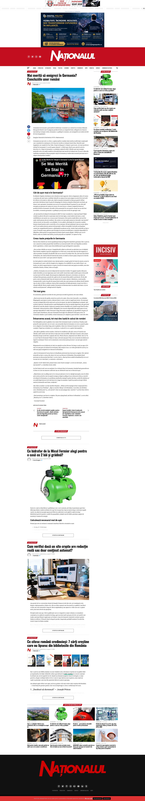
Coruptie (73, 68)
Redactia (92, 68)
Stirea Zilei (40, 68)
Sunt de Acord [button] (107, 798)
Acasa (34, 68)
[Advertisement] (105, 232)
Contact (98, 68)
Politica (60, 68)
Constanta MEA (98, 298)
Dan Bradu (36, 555)
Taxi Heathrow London (99, 289)
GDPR (86, 68)
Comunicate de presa (107, 68)
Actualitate (48, 68)
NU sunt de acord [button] (97, 798)
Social (54, 68)
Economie (66, 68)
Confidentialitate (84, 790)
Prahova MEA (113, 298)
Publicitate (62, 790)
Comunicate (80, 68)
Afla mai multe (88, 798)
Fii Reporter (55, 790)
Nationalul (35, 84)
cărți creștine (68, 674)
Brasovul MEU (105, 298)
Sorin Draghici (37, 460)
